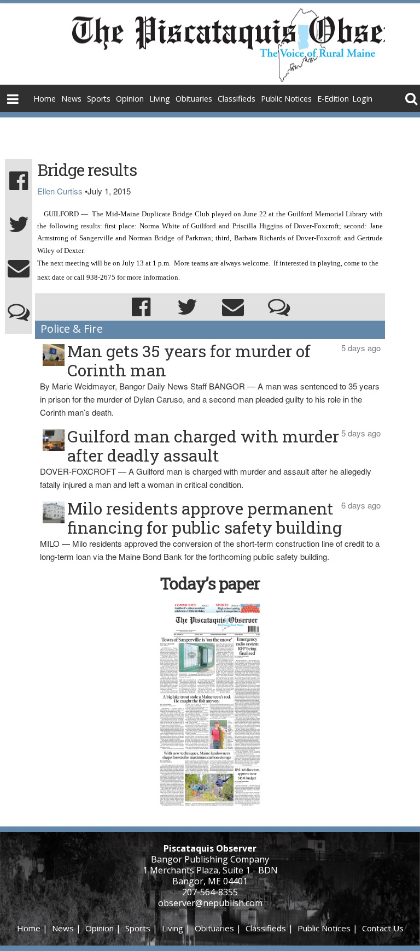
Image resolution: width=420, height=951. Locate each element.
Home (44, 98)
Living (159, 98)
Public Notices (286, 98)
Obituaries (194, 98)
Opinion (130, 98)
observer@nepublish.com (210, 902)
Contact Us (383, 928)
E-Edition (333, 98)
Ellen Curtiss (60, 191)
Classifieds (236, 98)
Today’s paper (210, 583)
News (71, 98)
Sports (98, 98)
